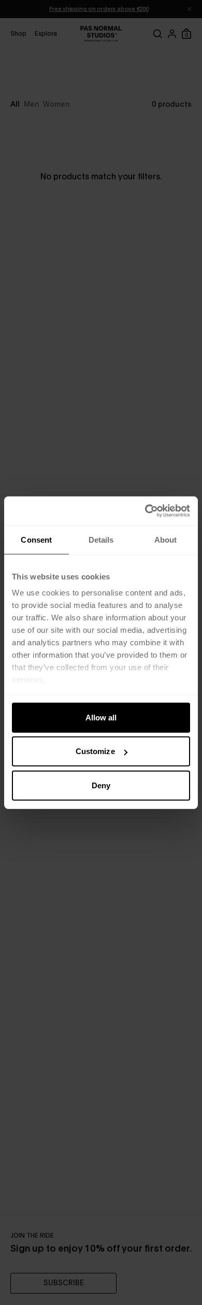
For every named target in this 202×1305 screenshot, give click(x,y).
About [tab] (165, 539)
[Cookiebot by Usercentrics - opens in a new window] (145, 511)
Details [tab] (101, 539)
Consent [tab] (36, 539)
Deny (101, 785)
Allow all (101, 717)
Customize (95, 751)
